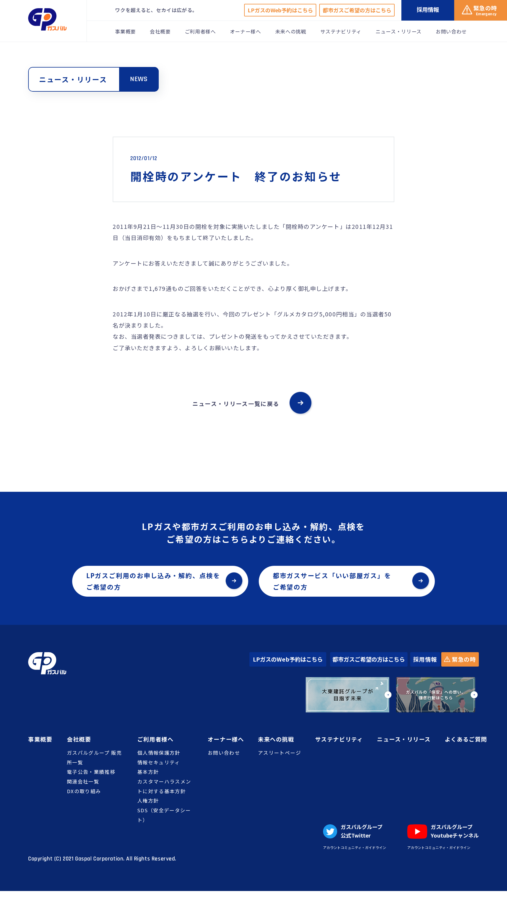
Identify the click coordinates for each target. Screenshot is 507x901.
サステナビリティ (340, 31)
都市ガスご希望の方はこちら (357, 10)
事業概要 (125, 31)
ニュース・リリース (399, 31)
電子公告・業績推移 (91, 771)
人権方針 (148, 800)
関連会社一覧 (83, 781)
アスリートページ (279, 752)
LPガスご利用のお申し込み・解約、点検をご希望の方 (153, 581)
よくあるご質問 (466, 739)
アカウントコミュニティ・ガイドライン (354, 847)
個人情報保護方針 (158, 752)
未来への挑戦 (290, 31)
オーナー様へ (245, 31)
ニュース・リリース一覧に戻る (235, 404)
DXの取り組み (84, 791)
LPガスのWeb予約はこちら (280, 10)
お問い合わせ (451, 31)
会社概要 (160, 31)
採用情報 (425, 659)
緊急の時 (463, 659)
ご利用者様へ (200, 31)
